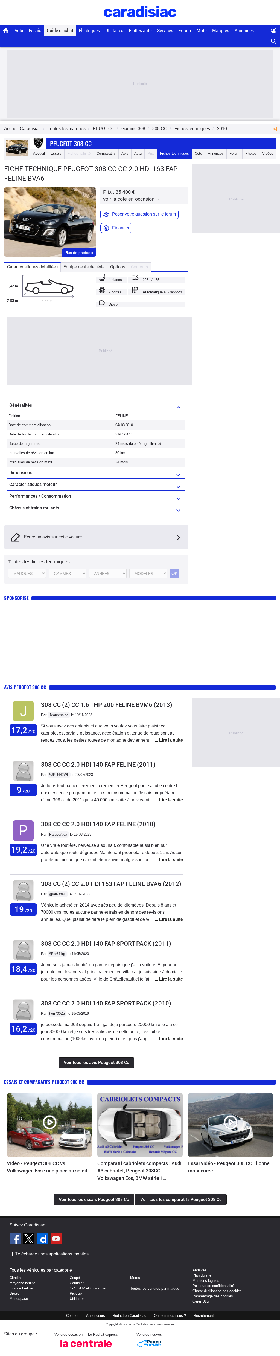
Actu (18, 30)
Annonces (244, 30)
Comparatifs (106, 153)
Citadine (16, 1278)
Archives (199, 1270)
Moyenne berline (23, 1283)
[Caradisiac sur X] (29, 1239)
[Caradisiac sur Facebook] (16, 1239)
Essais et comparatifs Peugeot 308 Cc (44, 1082)
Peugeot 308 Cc (71, 143)
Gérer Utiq (200, 1301)
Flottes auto (140, 30)
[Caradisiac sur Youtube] (56, 1239)
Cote (198, 153)
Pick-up (76, 1293)
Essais (35, 30)
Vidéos (267, 153)
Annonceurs (95, 1316)
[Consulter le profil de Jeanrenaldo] (23, 721)
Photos (250, 153)
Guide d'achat (60, 30)
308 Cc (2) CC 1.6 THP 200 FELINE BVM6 (106, 704)
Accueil (39, 153)
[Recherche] (274, 41)
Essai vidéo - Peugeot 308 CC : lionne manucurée (229, 1167)
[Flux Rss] (275, 128)
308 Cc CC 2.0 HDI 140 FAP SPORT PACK (106, 943)
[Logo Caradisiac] (140, 22)
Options (117, 267)
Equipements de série (83, 267)
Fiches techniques (174, 153)
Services (165, 30)
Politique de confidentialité (213, 1286)
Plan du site (201, 1275)
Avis (125, 153)
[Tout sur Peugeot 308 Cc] (17, 155)
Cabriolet (77, 1283)
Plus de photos (79, 252)
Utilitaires (114, 30)
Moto (202, 30)
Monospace (19, 1299)
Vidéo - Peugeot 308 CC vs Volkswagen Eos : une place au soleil (47, 1167)
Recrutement (204, 1316)
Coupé (75, 1278)
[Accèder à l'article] (49, 1125)
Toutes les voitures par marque (154, 1288)
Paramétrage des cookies (212, 1296)
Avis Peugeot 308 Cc (25, 687)
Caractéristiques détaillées (32, 267)
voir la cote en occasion (131, 199)
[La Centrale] (86, 1349)
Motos (135, 1278)
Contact (72, 1316)
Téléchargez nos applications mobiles (52, 1254)
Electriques (89, 30)
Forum (185, 30)
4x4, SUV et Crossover (88, 1288)
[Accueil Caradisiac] (6, 30)
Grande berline (21, 1288)
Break (14, 1293)
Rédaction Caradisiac (129, 1316)
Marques (220, 30)
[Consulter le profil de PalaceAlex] (23, 841)
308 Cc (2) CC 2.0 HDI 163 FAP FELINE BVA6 (111, 884)
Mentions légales (205, 1280)
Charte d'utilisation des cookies (217, 1291)
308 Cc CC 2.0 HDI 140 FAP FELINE (98, 764)
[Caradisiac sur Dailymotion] (43, 1239)
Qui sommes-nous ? (170, 1316)
